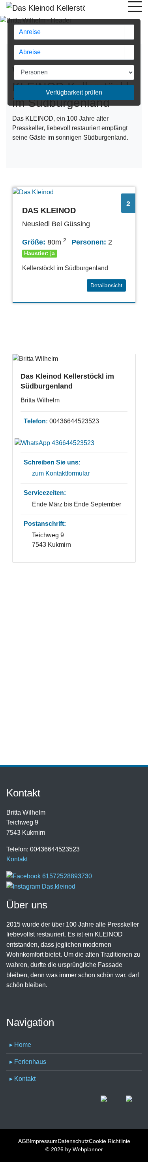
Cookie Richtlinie (109, 1141)
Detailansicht (106, 285)
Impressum (44, 1141)
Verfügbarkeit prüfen (74, 92)
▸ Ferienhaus (27, 1061)
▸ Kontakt (22, 1078)
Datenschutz (73, 1141)
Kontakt (17, 859)
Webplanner (88, 1149)
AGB (24, 1141)
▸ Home (20, 1044)
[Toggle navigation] (135, 8)
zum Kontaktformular (61, 473)
